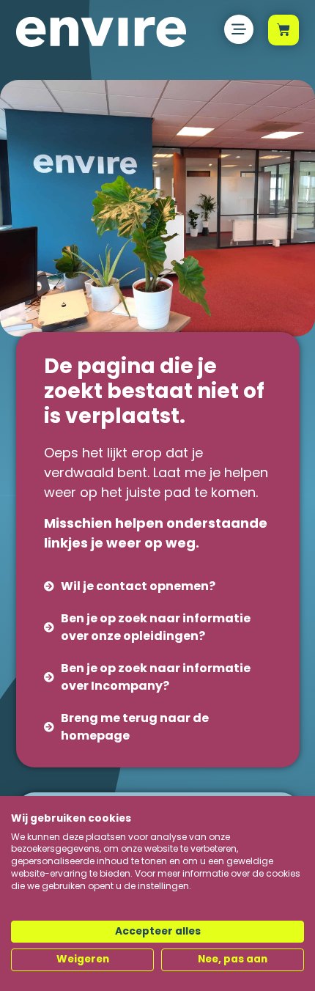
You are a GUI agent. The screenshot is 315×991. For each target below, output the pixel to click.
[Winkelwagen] (283, 30)
